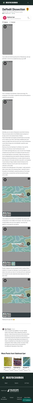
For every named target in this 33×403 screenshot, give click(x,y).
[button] (8, 364)
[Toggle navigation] (28, 2)
